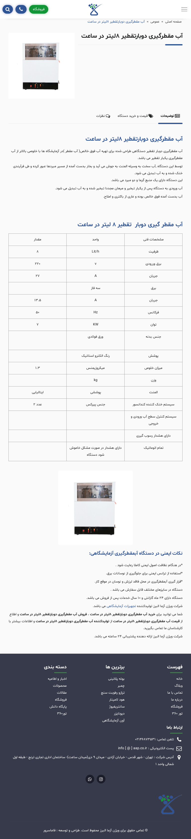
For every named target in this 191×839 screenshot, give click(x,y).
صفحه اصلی (173, 21)
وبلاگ (179, 685)
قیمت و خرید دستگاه (133, 116)
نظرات (100, 116)
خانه (179, 679)
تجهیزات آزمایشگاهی (121, 606)
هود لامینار (117, 699)
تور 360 (177, 713)
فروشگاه (39, 9)
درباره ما (177, 699)
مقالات (62, 692)
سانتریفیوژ (117, 706)
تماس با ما (175, 692)
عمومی (154, 21)
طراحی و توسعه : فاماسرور (61, 830)
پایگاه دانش (58, 706)
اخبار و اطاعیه (57, 679)
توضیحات (167, 116)
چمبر (121, 685)
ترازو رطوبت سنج (113, 692)
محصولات (60, 685)
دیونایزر (119, 713)
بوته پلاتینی (116, 679)
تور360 (62, 713)
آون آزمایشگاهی (113, 720)
